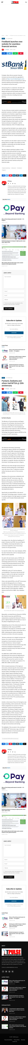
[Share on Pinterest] (20, 53)
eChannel (14, 168)
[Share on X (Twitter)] (9, 53)
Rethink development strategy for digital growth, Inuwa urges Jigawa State (16, 366)
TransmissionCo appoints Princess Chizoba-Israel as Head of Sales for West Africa (16, 1010)
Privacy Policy (13, 337)
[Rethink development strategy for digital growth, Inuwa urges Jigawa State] (14, 232)
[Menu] (2, 2)
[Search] (26, 2)
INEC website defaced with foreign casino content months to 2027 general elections (17, 1026)
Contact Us (15, 1041)
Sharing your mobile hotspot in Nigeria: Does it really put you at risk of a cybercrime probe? (17, 358)
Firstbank (19, 168)
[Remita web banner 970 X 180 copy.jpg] (14, 103)
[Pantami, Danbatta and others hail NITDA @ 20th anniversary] (14, 403)
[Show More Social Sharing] (25, 53)
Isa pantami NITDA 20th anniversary (10, 738)
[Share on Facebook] (4, 53)
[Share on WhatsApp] (15, 53)
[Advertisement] (14, 20)
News (3, 38)
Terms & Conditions (8, 1039)
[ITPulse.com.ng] (14, 2)
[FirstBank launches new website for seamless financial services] (14, 64)
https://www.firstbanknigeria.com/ (15, 79)
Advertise (23, 1039)
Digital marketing (6, 168)
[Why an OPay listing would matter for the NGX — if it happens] (14, 210)
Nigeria (4, 170)
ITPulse (7, 49)
